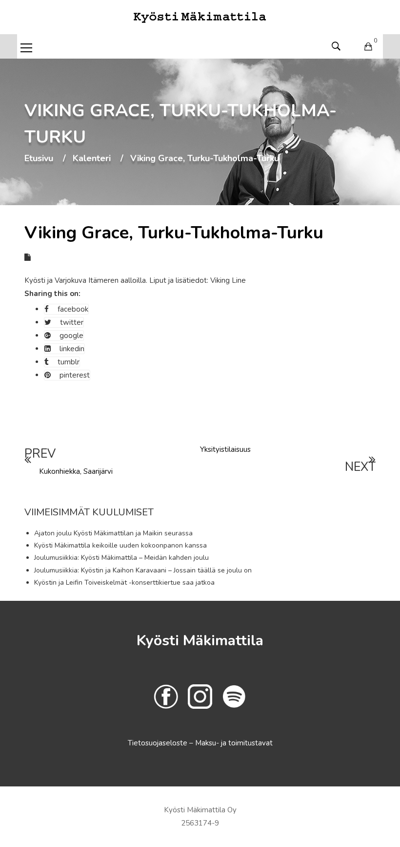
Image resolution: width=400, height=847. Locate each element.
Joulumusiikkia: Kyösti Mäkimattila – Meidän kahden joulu (121, 557)
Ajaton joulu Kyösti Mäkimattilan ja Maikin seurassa (113, 533)
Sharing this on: (52, 293)
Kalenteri (92, 158)
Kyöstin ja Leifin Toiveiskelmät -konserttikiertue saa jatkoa (124, 582)
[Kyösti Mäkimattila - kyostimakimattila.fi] (200, 16)
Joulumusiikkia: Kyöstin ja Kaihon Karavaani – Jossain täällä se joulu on (143, 570)
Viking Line (228, 280)
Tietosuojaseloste (158, 743)
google (71, 335)
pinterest (75, 375)
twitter (71, 322)
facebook (73, 309)
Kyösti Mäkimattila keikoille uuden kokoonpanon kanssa (120, 545)
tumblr (69, 362)
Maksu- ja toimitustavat (234, 743)
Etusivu (38, 158)
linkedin (72, 349)
